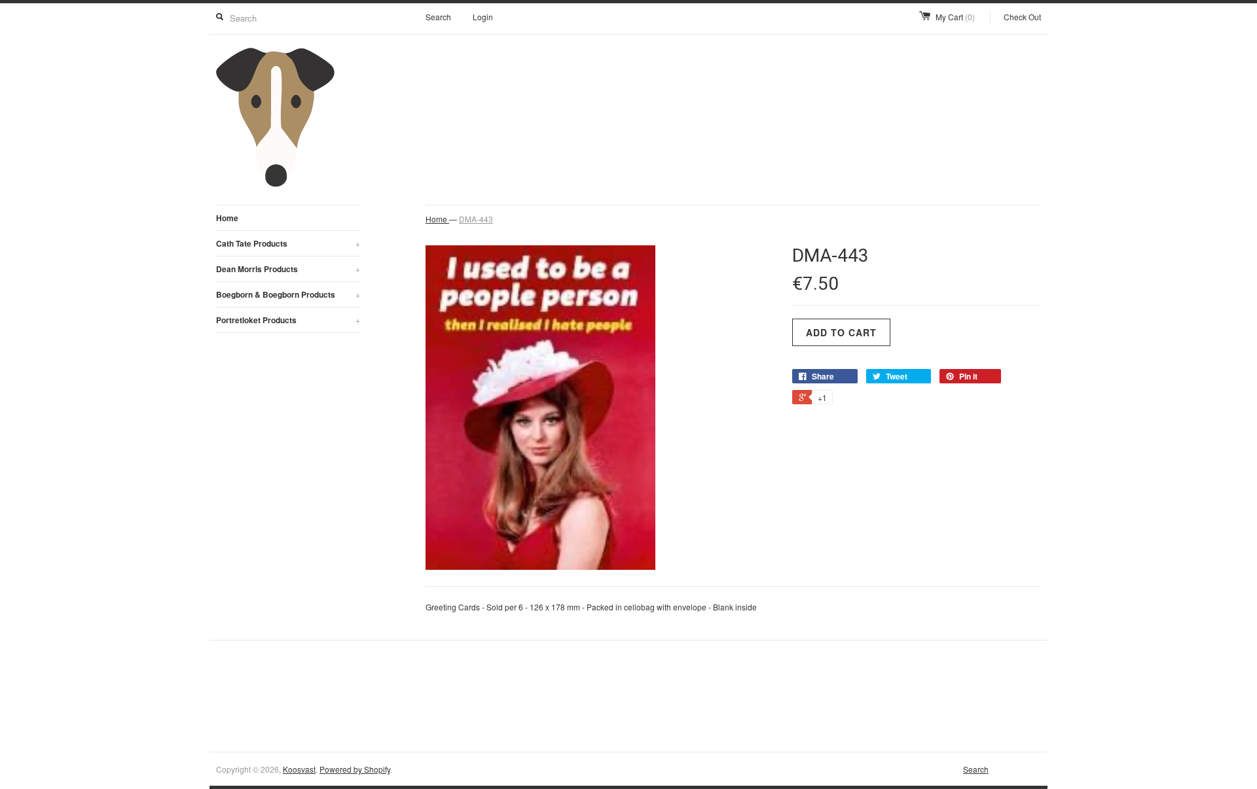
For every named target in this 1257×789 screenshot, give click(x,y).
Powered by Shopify (354, 769)
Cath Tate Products (288, 243)
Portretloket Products (288, 320)
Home (227, 218)
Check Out (1022, 16)
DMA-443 (476, 218)
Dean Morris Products (288, 269)
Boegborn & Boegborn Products (288, 294)
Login (483, 16)
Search (438, 16)
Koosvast (299, 769)
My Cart (955, 16)
